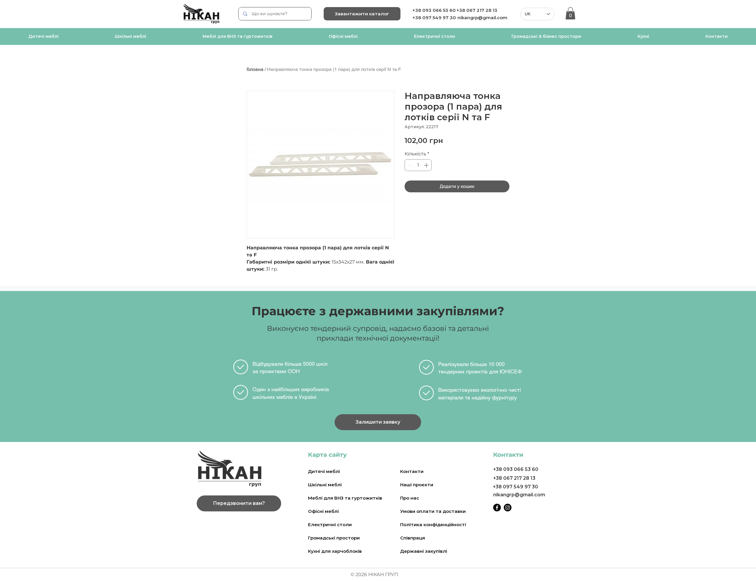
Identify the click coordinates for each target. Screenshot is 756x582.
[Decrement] (409, 165)
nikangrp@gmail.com (482, 17)
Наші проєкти (416, 484)
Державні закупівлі (423, 551)
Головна (255, 69)
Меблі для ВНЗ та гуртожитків (345, 498)
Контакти (411, 471)
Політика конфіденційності (433, 524)
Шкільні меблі (325, 484)
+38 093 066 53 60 (434, 10)
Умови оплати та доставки (433, 511)
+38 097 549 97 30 (515, 487)
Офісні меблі (323, 511)
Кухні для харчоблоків (335, 551)
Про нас (409, 498)
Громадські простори (334, 538)
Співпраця (412, 538)
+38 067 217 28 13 (477, 10)
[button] (570, 13)
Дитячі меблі (324, 471)
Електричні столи (330, 524)
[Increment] (427, 165)
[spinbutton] (418, 165)
